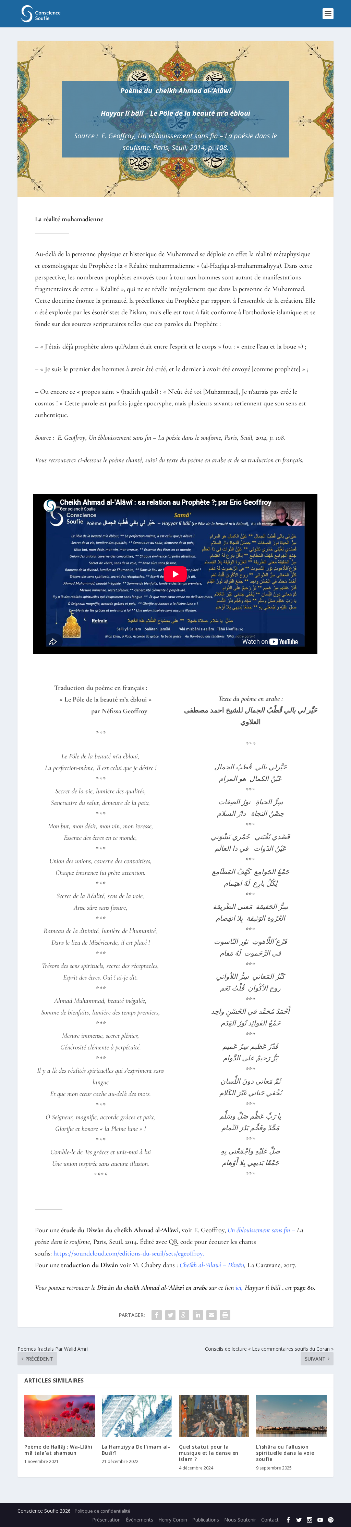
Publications (205, 1519)
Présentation (106, 1519)
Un (143, 135)
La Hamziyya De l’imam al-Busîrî (136, 1449)
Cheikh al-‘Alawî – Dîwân (212, 1265)
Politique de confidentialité (102, 1511)
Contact (270, 1519)
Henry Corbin (172, 1519)
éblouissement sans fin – (185, 135)
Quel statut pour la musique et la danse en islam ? (209, 1452)
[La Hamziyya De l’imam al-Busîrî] (137, 1416)
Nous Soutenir (240, 1519)
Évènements (139, 1519)
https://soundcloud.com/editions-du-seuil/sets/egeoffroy (128, 1253)
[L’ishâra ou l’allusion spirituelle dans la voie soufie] (291, 1416)
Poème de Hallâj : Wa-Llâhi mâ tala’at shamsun (58, 1449)
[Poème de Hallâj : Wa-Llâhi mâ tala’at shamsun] (59, 1416)
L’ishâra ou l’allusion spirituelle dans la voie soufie (285, 1452)
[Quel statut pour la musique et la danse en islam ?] (214, 1416)
